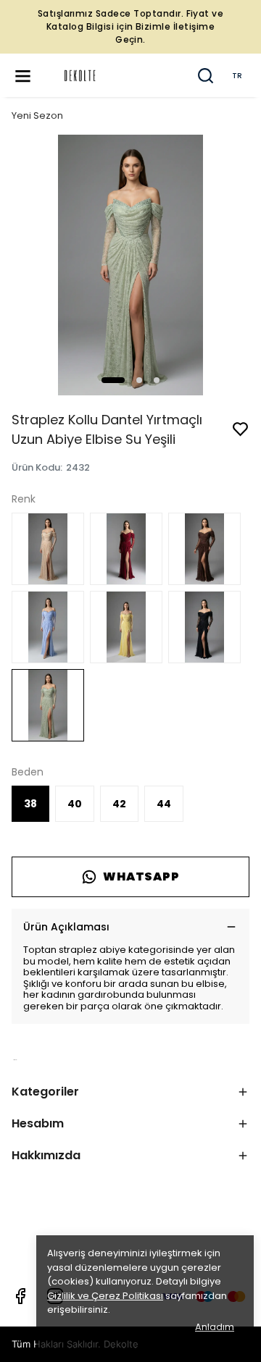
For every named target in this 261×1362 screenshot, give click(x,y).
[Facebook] (20, 1296)
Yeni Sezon (37, 115)
